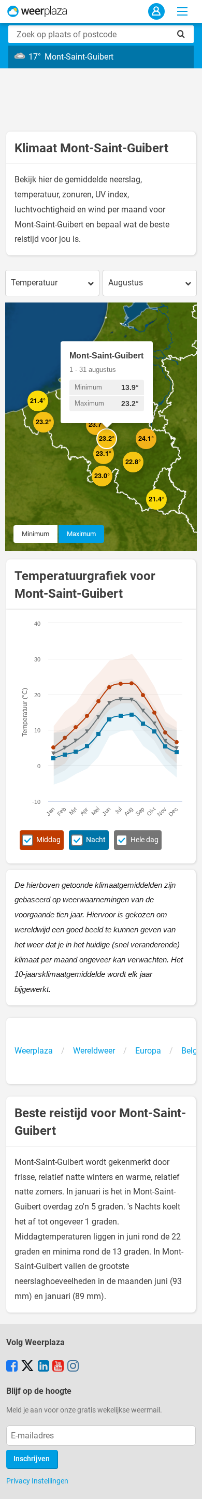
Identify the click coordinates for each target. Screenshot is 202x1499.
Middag (48, 839)
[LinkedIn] (43, 1367)
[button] (48, 411)
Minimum (35, 534)
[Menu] (182, 11)
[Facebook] (12, 1367)
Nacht (96, 839)
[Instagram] (73, 1367)
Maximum (81, 534)
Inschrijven (31, 1458)
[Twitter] (27, 1367)
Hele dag (144, 839)
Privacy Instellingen (37, 1481)
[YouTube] (58, 1367)
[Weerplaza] (37, 11)
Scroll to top (185, 1482)
